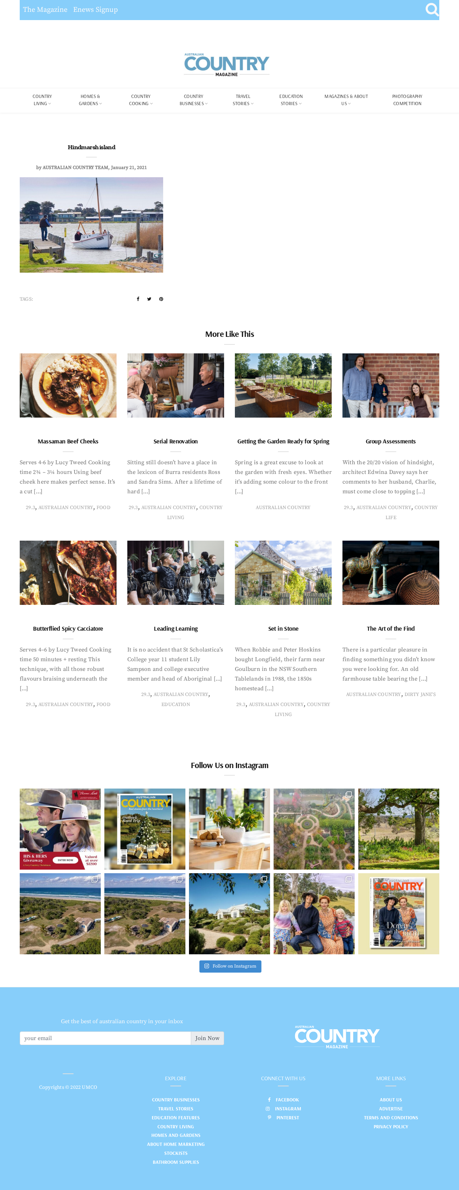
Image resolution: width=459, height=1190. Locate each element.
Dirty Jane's (420, 694)
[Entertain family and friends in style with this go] (229, 829)
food (103, 507)
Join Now (207, 1038)
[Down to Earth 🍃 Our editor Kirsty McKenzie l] (314, 913)
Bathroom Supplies (176, 1162)
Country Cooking (140, 99)
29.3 (30, 507)
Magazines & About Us (346, 99)
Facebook (287, 1099)
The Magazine (45, 9)
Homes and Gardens (175, 1135)
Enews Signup (95, 9)
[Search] (432, 10)
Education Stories (291, 99)
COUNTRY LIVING (42, 99)
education (175, 704)
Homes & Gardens (89, 99)
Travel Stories (241, 99)
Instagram (288, 1108)
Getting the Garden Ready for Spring (283, 441)
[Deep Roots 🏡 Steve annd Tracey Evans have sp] (398, 829)
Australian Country (65, 507)
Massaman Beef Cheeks (68, 441)
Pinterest (287, 1117)
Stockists (176, 1153)
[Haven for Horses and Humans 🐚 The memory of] (60, 913)
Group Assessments (391, 441)
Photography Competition (407, 99)
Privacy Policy (391, 1126)
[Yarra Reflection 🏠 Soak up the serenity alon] (314, 829)
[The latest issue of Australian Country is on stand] (144, 829)
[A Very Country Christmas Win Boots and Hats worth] (60, 829)
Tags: (26, 299)
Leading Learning (175, 628)
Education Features (176, 1117)
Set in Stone (283, 628)
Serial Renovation (175, 441)
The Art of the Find (391, 628)
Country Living (175, 1126)
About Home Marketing (176, 1144)
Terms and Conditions (391, 1117)
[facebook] (138, 299)
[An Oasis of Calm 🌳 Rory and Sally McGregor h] (229, 913)
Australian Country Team (75, 167)
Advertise (391, 1108)
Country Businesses (192, 99)
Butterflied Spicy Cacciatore (68, 628)
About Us (391, 1099)
